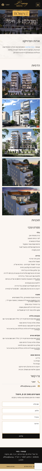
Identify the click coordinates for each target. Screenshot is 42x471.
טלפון (38, 407)
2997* (7, 5)
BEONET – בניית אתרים (31, 466)
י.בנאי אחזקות (30, 47)
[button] (38, 5)
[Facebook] (2, 4)
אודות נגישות (11, 466)
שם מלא (37, 401)
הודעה (37, 420)
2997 (24, 457)
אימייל (37, 414)
